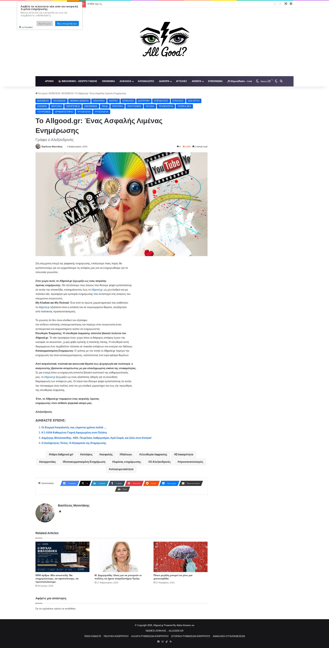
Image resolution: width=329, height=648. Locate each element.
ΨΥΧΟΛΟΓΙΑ (101, 111)
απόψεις (87, 454)
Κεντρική (42, 93)
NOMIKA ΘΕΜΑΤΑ (79, 100)
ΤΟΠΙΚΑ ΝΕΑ (184, 106)
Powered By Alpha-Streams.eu (179, 625)
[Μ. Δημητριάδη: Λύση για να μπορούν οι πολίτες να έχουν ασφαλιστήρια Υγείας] (122, 557)
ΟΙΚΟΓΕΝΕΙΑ (73, 106)
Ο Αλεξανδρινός (160, 461)
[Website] (60, 511)
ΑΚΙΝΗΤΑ (196, 81)
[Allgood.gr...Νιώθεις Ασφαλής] (164, 41)
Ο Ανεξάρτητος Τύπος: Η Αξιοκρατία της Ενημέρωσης (73, 442)
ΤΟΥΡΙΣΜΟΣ (44, 111)
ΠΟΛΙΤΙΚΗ (117, 106)
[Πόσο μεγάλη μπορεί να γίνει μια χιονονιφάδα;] (181, 557)
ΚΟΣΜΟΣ (42, 106)
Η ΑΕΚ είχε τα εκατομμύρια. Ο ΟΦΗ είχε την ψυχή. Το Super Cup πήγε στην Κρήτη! (129, 4)
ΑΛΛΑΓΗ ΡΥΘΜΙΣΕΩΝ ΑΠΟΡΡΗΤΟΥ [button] (150, 636)
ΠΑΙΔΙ (105, 106)
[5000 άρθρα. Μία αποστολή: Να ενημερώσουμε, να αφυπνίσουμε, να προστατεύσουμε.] (62, 557)
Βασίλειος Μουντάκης (52, 146)
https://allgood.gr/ (61, 454)
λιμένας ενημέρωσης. (128, 461)
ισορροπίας (48, 461)
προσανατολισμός (191, 461)
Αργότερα (45, 23)
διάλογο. (126, 454)
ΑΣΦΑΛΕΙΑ (125, 81)
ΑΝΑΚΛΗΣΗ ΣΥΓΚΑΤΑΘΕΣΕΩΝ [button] (229, 636)
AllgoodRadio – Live (241, 81)
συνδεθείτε (70, 608)
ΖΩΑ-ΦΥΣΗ (193, 100)
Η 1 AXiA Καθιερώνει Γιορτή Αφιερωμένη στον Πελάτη (74, 432)
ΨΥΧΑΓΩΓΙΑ (84, 111)
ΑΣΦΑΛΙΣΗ (128, 100)
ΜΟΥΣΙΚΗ (56, 106)
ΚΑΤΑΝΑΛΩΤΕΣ (146, 81)
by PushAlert (27, 27)
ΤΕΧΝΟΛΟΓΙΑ (166, 106)
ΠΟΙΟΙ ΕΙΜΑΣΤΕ (92, 636)
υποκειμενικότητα (121, 469)
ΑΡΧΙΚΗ (49, 81)
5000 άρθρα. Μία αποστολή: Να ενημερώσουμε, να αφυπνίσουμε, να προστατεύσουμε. (56, 578)
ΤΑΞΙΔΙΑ (150, 106)
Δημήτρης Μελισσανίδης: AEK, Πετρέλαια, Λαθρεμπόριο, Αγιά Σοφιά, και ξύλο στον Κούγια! (96, 437)
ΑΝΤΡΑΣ (113, 100)
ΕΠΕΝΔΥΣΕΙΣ (161, 100)
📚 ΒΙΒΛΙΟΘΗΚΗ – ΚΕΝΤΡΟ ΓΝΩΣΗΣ (77, 81)
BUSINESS (67, 93)
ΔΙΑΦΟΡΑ (164, 81)
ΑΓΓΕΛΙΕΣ (181, 81)
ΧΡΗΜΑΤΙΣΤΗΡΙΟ (64, 111)
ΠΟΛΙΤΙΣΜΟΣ (134, 106)
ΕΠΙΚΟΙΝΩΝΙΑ (215, 81)
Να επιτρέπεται (67, 23)
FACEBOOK (59, 100)
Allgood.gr (96, 289)
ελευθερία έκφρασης (154, 454)
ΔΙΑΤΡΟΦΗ (144, 100)
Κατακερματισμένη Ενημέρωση (84, 461)
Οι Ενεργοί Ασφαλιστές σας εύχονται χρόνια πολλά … (73, 427)
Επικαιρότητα (184, 454)
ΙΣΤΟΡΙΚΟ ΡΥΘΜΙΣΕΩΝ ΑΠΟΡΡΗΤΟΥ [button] (190, 636)
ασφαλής (107, 454)
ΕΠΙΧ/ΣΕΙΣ (178, 100)
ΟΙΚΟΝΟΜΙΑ (108, 81)
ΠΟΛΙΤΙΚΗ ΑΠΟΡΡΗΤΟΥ (116, 636)
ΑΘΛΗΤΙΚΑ (99, 100)
